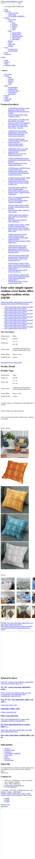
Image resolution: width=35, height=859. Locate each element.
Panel (23, 793)
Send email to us (5, 362)
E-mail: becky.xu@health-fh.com (14, 785)
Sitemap (9, 792)
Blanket (10, 41)
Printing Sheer (17, 793)
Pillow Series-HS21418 (9, 716)
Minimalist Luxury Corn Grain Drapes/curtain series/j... (17, 154)
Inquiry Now (4, 773)
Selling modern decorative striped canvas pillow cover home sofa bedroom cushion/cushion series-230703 (17, 627)
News (6, 47)
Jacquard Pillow (16, 32)
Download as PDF (16, 362)
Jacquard (14, 24)
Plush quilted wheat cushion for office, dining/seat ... (17, 220)
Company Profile (13, 13)
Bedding (10, 46)
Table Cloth (11, 44)
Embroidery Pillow (17, 36)
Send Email (4, 806)
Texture (14, 28)
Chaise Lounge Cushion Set (14, 795)
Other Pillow (16, 39)
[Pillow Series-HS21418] (8, 712)
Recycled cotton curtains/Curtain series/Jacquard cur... (17, 259)
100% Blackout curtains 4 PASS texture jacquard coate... (17, 282)
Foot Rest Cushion (6, 793)
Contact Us (7, 54)
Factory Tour (12, 14)
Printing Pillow (16, 34)
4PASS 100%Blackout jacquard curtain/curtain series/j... (17, 164)
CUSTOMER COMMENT (16, 16)
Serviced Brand (12, 51)
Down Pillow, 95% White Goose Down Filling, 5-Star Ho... (18, 127)
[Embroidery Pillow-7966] (9, 705)
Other (13, 29)
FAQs (6, 52)
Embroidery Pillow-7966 (10, 709)
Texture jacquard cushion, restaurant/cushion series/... (16, 144)
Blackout (14, 26)
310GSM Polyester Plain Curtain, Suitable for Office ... (18, 115)
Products (7, 18)
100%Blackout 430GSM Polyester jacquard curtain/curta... (18, 173)
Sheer (13, 23)
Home (6, 9)
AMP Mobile (17, 792)
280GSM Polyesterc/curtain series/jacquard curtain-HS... (16, 135)
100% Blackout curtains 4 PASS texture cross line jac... (17, 270)
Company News (13, 49)
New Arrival (12, 19)
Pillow (10, 31)
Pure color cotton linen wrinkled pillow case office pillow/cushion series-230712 (17, 623)
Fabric (10, 42)
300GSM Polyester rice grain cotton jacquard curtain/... (18, 251)
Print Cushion (28, 795)
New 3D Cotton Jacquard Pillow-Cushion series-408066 (18, 201)
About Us (7, 11)
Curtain (10, 21)
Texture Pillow (16, 37)
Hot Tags (7, 758)
